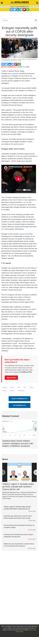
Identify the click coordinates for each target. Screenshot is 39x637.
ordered (22, 234)
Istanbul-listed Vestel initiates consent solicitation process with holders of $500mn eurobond (17, 443)
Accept (31, 630)
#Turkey (31, 387)
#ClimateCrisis (21, 390)
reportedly (14, 73)
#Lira (25, 387)
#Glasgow (12, 390)
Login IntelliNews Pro (22, 7)
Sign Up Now (11, 378)
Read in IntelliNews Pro (19, 398)
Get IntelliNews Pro (19, 405)
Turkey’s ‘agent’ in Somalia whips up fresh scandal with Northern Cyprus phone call (18, 486)
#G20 (19, 387)
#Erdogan (5, 387)
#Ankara (4, 390)
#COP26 (12, 387)
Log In (12, 7)
